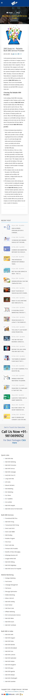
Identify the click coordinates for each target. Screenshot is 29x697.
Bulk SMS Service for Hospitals (13, 568)
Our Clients (8, 495)
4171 (20, 54)
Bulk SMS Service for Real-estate (13, 509)
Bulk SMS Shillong (10, 562)
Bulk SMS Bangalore (10, 664)
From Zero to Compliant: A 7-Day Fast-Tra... (19, 389)
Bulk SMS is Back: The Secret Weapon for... (18, 409)
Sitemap (22, 691)
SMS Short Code (9, 608)
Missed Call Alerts (9, 485)
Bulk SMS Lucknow (10, 654)
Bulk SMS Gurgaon (10, 638)
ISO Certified (8, 502)
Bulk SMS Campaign (10, 472)
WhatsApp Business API (11, 555)
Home (10, 13)
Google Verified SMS (10, 558)
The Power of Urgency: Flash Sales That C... (19, 360)
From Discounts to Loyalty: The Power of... (19, 321)
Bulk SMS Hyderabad (10, 658)
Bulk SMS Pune (9, 651)
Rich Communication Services (13, 615)
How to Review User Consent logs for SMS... (19, 418)
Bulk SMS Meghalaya (10, 565)
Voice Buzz (8, 542)
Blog (18, 13)
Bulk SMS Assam (9, 621)
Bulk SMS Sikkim (9, 618)
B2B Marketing (9, 488)
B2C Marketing (9, 492)
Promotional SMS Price (11, 518)
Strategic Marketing (10, 578)
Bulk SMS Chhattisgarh (11, 678)
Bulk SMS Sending (10, 601)
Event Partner (8, 605)
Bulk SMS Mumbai (10, 644)
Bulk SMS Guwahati (10, 681)
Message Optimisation (11, 591)
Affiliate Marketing (10, 611)
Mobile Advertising (10, 595)
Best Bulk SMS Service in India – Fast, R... (19, 272)
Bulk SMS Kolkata (9, 661)
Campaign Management (11, 585)
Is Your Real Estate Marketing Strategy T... (19, 311)
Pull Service (8, 588)
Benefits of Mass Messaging (12, 552)
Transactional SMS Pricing (12, 525)
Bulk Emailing (8, 535)
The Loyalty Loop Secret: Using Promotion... (19, 331)
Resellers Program (10, 538)
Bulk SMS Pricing (9, 521)
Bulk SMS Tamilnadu (10, 625)
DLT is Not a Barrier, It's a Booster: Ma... (20, 370)
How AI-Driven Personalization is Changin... (17, 230)
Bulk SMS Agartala (10, 671)
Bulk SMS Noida (9, 641)
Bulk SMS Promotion (10, 465)
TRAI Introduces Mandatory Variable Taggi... (18, 262)
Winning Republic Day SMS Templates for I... (20, 282)
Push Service (8, 581)
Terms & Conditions (13, 691)
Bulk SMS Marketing (10, 462)
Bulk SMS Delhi (9, 634)
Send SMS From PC (10, 475)
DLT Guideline (9, 498)
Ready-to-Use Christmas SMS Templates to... (19, 302)
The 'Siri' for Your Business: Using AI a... (18, 340)
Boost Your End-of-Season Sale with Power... (19, 292)
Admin (15, 54)
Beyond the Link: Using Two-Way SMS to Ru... (19, 350)
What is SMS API (9, 598)
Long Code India (9, 478)
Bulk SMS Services (10, 468)
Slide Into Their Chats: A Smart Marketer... (19, 399)
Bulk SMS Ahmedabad (11, 648)
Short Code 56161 (10, 528)
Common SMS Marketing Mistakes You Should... (19, 251)
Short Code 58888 (10, 531)
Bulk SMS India (9, 458)
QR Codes (7, 482)
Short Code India (9, 545)
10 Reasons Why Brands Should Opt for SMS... (19, 241)
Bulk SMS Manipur (10, 674)
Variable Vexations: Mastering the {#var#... (19, 379)
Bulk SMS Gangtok (10, 505)
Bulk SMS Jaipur (9, 668)
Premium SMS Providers (11, 548)
